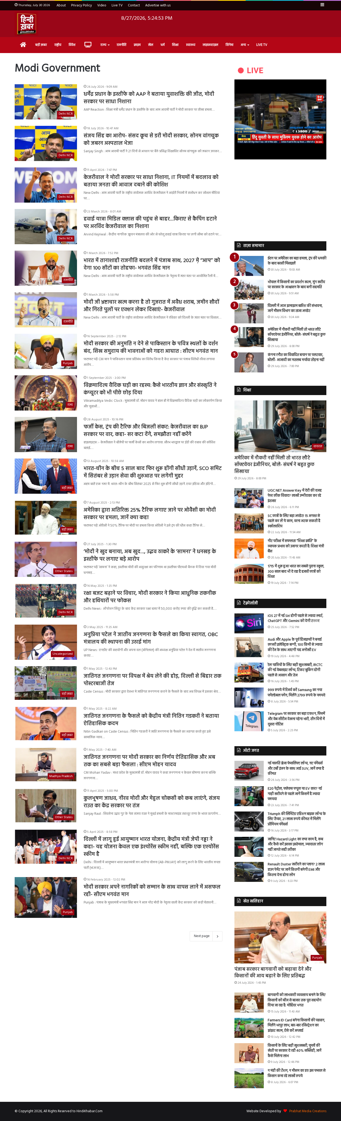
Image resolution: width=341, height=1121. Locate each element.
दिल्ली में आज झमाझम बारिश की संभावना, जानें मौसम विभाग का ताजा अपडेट (295, 308)
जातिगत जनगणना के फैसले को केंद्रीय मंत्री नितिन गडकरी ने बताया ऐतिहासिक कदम (151, 720)
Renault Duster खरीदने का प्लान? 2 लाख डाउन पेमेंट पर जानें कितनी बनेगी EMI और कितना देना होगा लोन (296, 869)
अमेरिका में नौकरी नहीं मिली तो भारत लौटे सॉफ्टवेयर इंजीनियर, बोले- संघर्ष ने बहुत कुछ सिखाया (297, 335)
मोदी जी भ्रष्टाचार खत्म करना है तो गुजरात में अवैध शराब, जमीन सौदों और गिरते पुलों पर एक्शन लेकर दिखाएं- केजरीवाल (151, 306)
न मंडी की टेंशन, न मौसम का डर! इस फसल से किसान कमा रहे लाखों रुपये (297, 1073)
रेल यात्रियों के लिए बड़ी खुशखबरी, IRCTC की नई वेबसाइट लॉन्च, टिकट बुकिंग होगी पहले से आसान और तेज (295, 670)
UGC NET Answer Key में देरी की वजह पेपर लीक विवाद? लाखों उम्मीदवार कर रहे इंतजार (295, 496)
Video (101, 5)
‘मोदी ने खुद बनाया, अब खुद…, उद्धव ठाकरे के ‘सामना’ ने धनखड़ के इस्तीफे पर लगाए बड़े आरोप (150, 556)
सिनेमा (229, 45)
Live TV (117, 5)
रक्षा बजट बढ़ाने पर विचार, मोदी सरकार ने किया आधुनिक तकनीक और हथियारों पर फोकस (150, 597)
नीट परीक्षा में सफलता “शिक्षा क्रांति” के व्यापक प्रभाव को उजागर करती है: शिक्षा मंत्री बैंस (296, 546)
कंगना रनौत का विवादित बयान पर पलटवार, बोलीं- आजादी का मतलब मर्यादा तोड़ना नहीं (296, 357)
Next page (202, 936)
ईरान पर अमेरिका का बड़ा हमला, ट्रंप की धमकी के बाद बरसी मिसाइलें (297, 261)
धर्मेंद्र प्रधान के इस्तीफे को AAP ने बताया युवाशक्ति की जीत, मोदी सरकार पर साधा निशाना (149, 98)
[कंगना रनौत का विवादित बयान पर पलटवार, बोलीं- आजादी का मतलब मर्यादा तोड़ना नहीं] (249, 362)
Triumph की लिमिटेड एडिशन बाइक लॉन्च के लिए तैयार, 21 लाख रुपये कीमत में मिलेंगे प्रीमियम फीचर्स (297, 819)
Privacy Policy (81, 5)
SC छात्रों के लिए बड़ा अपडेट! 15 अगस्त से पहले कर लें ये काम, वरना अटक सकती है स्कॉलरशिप (294, 521)
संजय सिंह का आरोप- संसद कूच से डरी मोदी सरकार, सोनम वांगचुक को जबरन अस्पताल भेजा (151, 140)
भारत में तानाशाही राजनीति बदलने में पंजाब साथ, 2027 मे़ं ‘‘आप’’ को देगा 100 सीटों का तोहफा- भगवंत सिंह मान (152, 264)
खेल (150, 45)
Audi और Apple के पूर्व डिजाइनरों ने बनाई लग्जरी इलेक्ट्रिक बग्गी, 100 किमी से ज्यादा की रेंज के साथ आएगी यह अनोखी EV (295, 645)
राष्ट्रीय (57, 45)
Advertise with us (157, 5)
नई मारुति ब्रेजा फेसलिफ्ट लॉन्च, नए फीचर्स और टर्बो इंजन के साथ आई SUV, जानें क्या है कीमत (296, 768)
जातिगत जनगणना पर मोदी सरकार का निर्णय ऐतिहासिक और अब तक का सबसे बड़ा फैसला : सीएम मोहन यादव (149, 761)
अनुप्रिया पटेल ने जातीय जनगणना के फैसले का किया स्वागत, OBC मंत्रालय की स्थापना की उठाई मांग (151, 638)
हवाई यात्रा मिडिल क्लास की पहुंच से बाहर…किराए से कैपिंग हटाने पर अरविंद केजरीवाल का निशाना (150, 223)
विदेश (72, 45)
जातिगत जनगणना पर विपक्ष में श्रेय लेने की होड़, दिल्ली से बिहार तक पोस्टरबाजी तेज (152, 680)
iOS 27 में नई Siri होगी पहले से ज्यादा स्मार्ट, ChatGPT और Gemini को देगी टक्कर (295, 618)
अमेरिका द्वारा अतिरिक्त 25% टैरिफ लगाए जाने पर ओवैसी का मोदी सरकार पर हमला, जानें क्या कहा (150, 514)
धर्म (163, 45)
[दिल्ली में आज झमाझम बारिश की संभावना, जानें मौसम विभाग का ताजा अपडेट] (249, 313)
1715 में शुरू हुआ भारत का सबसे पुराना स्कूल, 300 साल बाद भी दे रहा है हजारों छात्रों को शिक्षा (296, 571)
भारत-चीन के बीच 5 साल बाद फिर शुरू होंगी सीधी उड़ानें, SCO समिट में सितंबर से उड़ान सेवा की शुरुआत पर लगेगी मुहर (153, 472)
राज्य (103, 45)
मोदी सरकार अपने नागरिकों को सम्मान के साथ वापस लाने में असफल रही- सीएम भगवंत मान (152, 891)
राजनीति (121, 45)
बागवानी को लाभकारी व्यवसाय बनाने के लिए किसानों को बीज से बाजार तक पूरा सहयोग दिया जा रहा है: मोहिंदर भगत (297, 1000)
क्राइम (137, 45)
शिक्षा (175, 45)
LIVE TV (261, 45)
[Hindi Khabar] (26, 24)
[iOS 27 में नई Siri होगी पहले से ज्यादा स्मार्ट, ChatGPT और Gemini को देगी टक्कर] (249, 623)
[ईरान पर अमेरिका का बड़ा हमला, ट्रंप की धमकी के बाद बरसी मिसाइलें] (249, 266)
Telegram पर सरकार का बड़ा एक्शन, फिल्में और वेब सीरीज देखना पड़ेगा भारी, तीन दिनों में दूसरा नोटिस (296, 719)
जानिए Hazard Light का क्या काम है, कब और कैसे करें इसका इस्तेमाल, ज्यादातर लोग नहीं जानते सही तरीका (295, 844)
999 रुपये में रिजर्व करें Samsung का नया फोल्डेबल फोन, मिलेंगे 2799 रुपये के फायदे (296, 692)
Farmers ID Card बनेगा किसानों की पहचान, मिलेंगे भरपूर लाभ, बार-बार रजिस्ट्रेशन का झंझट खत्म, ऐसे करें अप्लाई (296, 1025)
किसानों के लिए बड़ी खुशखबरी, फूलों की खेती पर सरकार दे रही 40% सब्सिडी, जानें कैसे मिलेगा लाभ (294, 1051)
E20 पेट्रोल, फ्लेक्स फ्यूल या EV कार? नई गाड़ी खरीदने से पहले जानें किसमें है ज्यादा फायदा (295, 794)
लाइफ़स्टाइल (210, 45)
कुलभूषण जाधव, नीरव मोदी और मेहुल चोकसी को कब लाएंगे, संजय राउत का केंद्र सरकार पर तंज (152, 802)
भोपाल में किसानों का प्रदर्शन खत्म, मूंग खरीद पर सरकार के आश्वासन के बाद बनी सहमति (296, 285)
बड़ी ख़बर (41, 45)
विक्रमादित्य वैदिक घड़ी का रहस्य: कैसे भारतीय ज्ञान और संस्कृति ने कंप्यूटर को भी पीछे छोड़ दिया (150, 389)
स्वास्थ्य (190, 45)
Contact (134, 5)
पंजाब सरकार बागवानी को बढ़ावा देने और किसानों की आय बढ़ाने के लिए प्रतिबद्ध (272, 973)
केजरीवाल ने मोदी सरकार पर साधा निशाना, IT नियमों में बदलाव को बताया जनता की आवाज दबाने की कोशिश (151, 181)
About (61, 5)
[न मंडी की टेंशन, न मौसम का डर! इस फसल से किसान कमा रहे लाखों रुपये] (249, 1078)
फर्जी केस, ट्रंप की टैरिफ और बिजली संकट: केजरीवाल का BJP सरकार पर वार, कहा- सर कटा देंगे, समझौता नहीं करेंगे (146, 431)
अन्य (243, 45)
